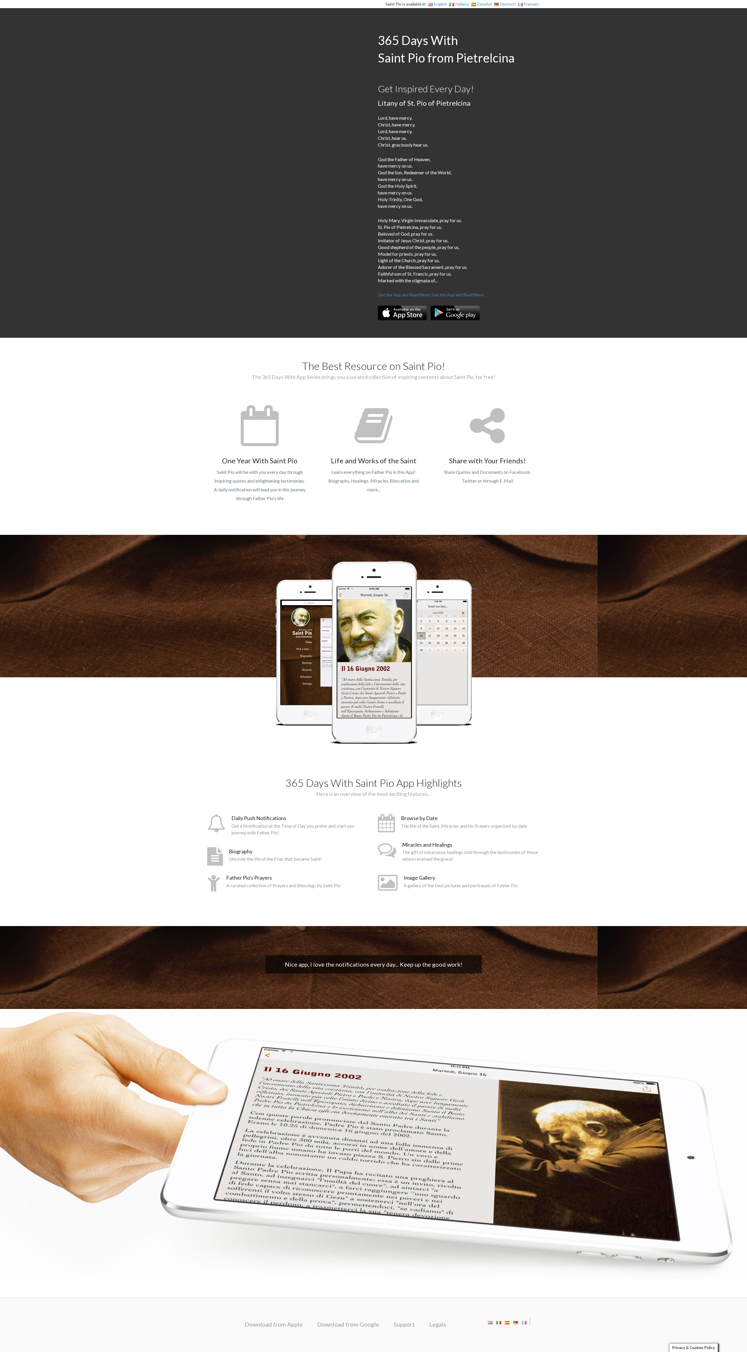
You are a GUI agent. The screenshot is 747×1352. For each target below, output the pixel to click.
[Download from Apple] (402, 313)
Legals (437, 1324)
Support (404, 1324)
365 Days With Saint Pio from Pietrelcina (446, 49)
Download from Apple (274, 1324)
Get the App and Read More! (404, 294)
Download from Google (348, 1324)
